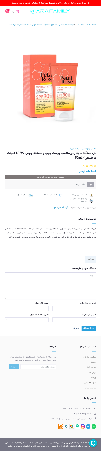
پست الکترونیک (42, 303)
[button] (94, 166)
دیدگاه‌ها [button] (90, 259)
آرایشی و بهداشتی (89, 148)
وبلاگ (93, 377)
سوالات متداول (90, 388)
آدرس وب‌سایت (89, 314)
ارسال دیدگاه (88, 328)
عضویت (14, 366)
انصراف (76, 328)
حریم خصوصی (90, 382)
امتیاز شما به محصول (39, 314)
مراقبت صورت (74, 148)
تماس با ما (91, 367)
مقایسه (79, 184)
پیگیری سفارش (90, 357)
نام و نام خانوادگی (88, 303)
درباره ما (92, 372)
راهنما (93, 362)
